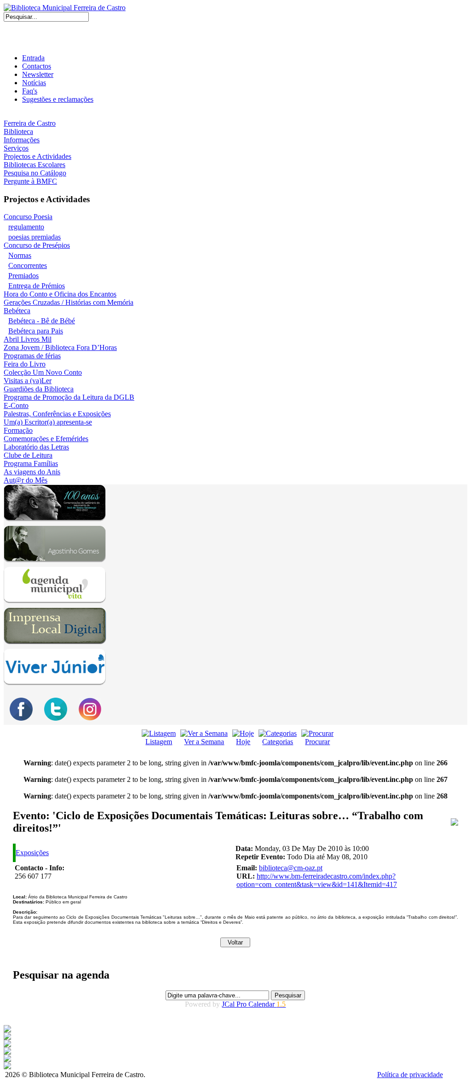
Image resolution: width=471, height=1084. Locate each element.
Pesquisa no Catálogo (35, 173)
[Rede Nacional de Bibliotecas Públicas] (7, 1059)
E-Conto (16, 405)
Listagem (158, 742)
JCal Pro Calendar (254, 1004)
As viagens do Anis (32, 472)
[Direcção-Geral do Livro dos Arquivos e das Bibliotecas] (7, 1067)
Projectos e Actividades (37, 156)
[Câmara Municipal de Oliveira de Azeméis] (7, 1030)
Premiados (23, 276)
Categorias (277, 742)
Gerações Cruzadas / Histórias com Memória (68, 302)
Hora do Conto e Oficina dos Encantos (60, 294)
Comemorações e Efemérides (46, 439)
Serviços (16, 148)
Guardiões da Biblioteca (39, 389)
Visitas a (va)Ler (28, 381)
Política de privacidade (410, 1074)
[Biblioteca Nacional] (7, 1037)
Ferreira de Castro (30, 123)
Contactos (36, 66)
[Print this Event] (454, 823)
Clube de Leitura (28, 455)
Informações (22, 140)
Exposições (32, 853)
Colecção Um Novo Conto (43, 372)
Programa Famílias (31, 463)
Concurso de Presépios (37, 245)
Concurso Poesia (28, 217)
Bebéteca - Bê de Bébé (41, 321)
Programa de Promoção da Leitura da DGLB (69, 397)
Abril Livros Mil (28, 339)
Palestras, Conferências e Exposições (57, 414)
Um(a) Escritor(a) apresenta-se (48, 422)
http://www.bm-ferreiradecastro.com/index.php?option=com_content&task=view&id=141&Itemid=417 (316, 880)
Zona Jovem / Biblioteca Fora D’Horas (60, 347)
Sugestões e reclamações (57, 99)
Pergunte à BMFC (30, 181)
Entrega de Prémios (36, 286)
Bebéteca (17, 311)
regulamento (26, 227)
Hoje (243, 742)
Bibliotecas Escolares (34, 165)
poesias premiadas (34, 237)
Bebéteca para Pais (35, 331)
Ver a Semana (204, 742)
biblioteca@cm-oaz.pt (290, 868)
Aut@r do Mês (25, 480)
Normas (19, 255)
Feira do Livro (25, 364)
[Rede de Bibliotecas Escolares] (7, 1052)
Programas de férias (32, 356)
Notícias (34, 83)
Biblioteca (18, 131)
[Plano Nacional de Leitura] (7, 1045)
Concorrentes (27, 265)
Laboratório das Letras (36, 447)
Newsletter (37, 74)
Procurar (317, 742)
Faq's (29, 91)
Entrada (33, 58)
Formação (18, 430)
